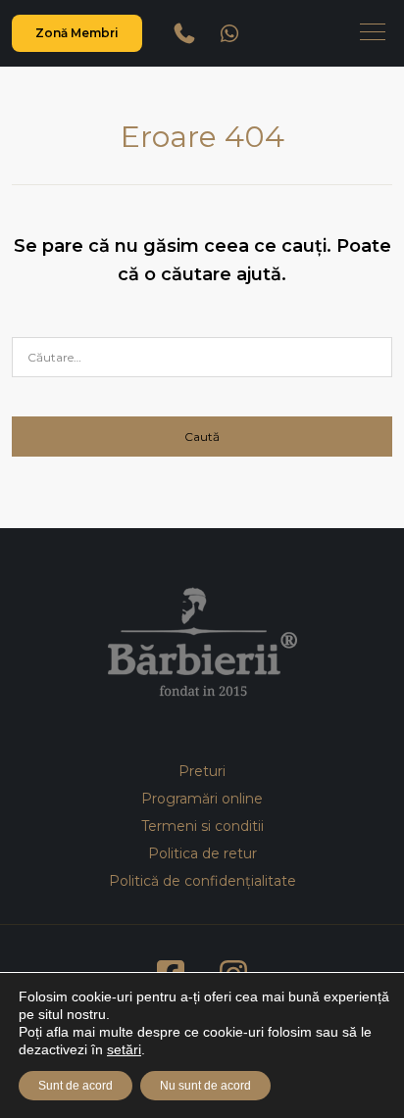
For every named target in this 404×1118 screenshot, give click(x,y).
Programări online (202, 798)
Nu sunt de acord (205, 1086)
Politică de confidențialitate (202, 881)
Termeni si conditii (202, 826)
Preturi (202, 771)
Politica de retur (202, 853)
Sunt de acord (75, 1086)
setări (124, 1049)
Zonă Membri (77, 32)
